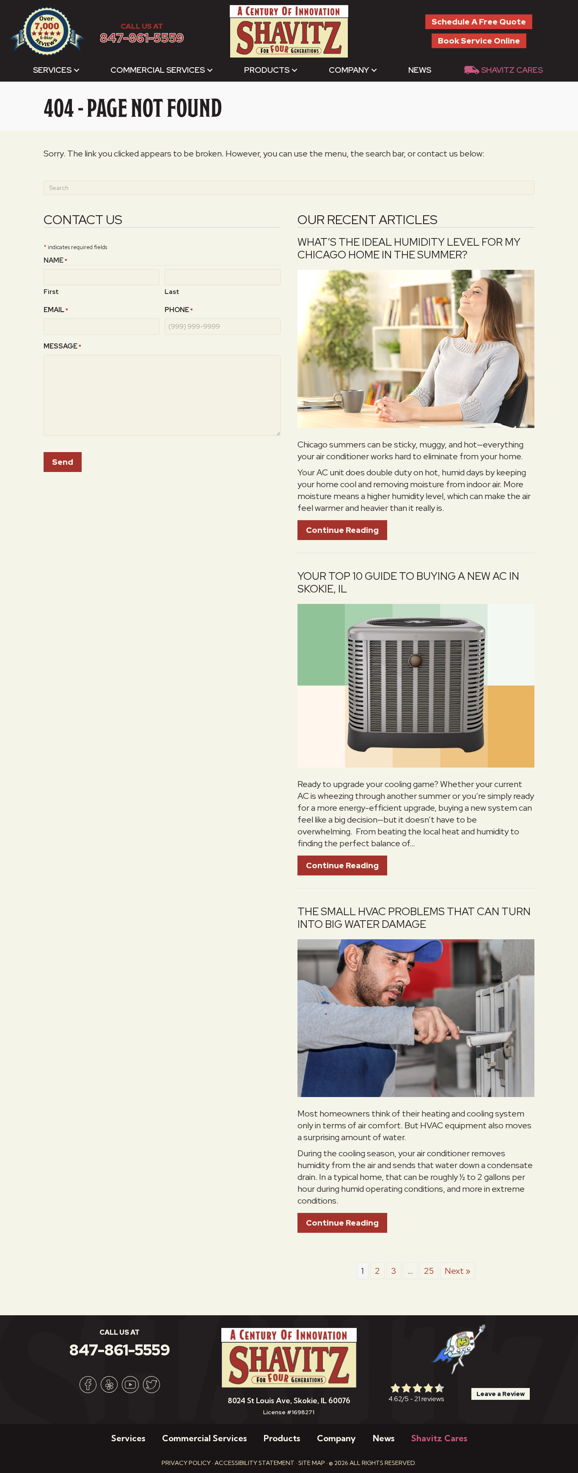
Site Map (311, 1463)
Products (266, 70)
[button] (77, 70)
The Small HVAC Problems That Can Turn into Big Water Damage (414, 918)
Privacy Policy (186, 1463)
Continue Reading (346, 529)
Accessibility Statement (255, 1463)
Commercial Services (157, 70)
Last (172, 292)
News (419, 70)
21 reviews (429, 1398)
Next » (458, 1270)
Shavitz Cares (512, 70)
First (51, 292)
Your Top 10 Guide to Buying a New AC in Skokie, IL (408, 582)
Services (52, 70)
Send (62, 462)
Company (349, 70)
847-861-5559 (142, 38)
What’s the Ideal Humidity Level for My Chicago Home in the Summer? (408, 248)
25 (429, 1270)
